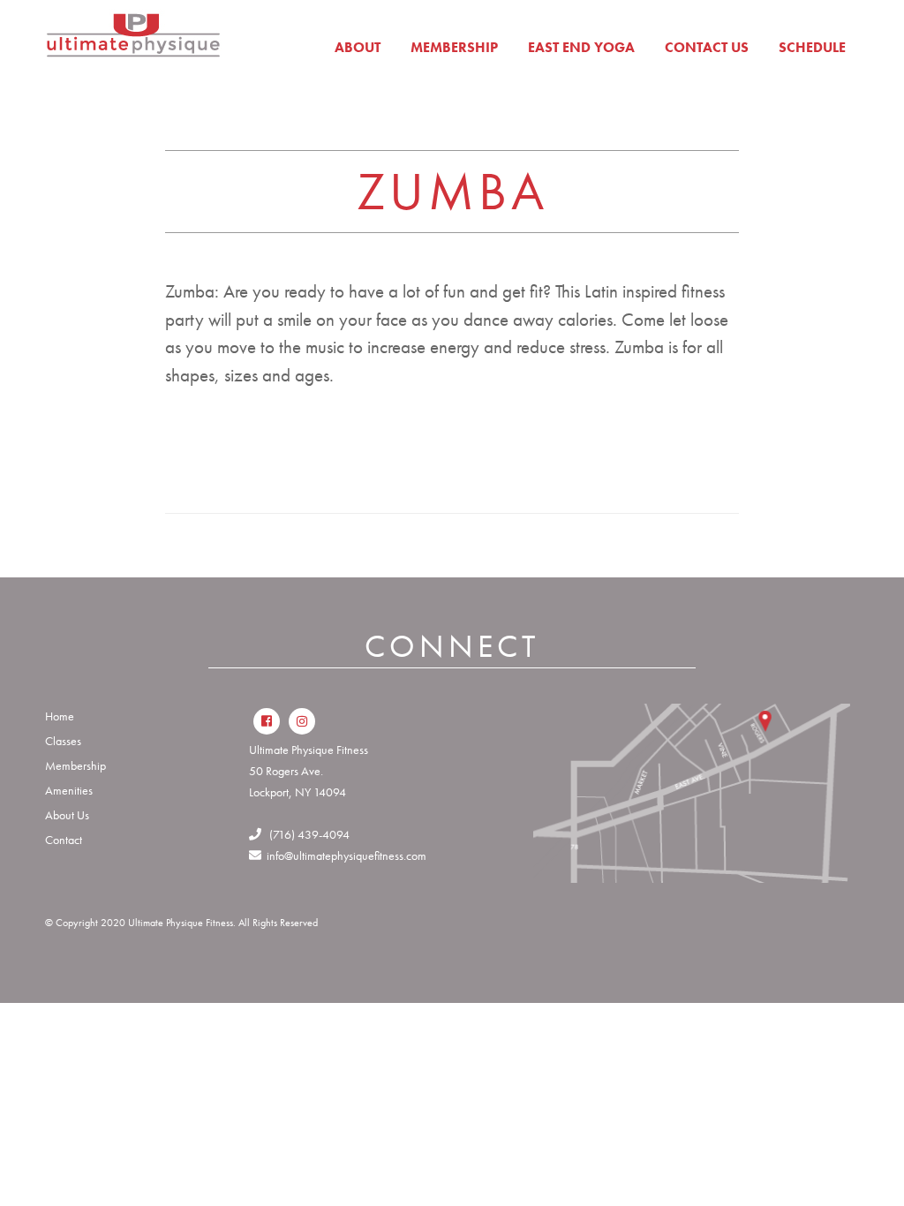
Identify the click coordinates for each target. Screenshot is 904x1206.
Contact (63, 840)
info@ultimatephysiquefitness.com (343, 855)
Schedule (812, 47)
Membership (454, 47)
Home (59, 716)
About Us (67, 815)
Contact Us (707, 47)
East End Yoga (581, 47)
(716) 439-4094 (305, 834)
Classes (63, 741)
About (357, 47)
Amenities (69, 790)
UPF (133, 44)
